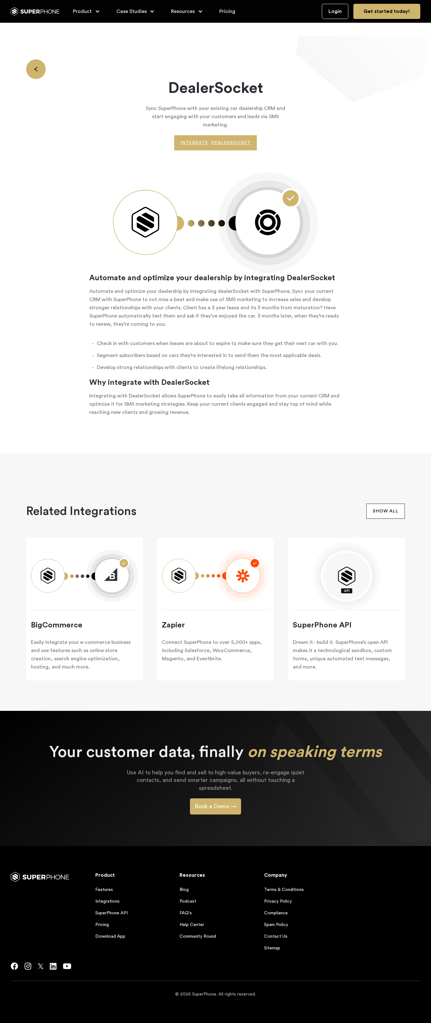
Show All (386, 511)
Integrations (107, 901)
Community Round (198, 936)
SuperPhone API (111, 913)
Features (104, 889)
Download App (110, 936)
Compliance (276, 913)
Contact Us (275, 936)
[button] (86, 11)
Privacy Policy (278, 901)
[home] (35, 11)
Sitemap (272, 948)
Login (335, 11)
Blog (184, 889)
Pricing (227, 11)
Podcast (188, 901)
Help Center (192, 925)
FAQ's (186, 913)
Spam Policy (276, 925)
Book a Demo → (215, 806)
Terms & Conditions (284, 889)
